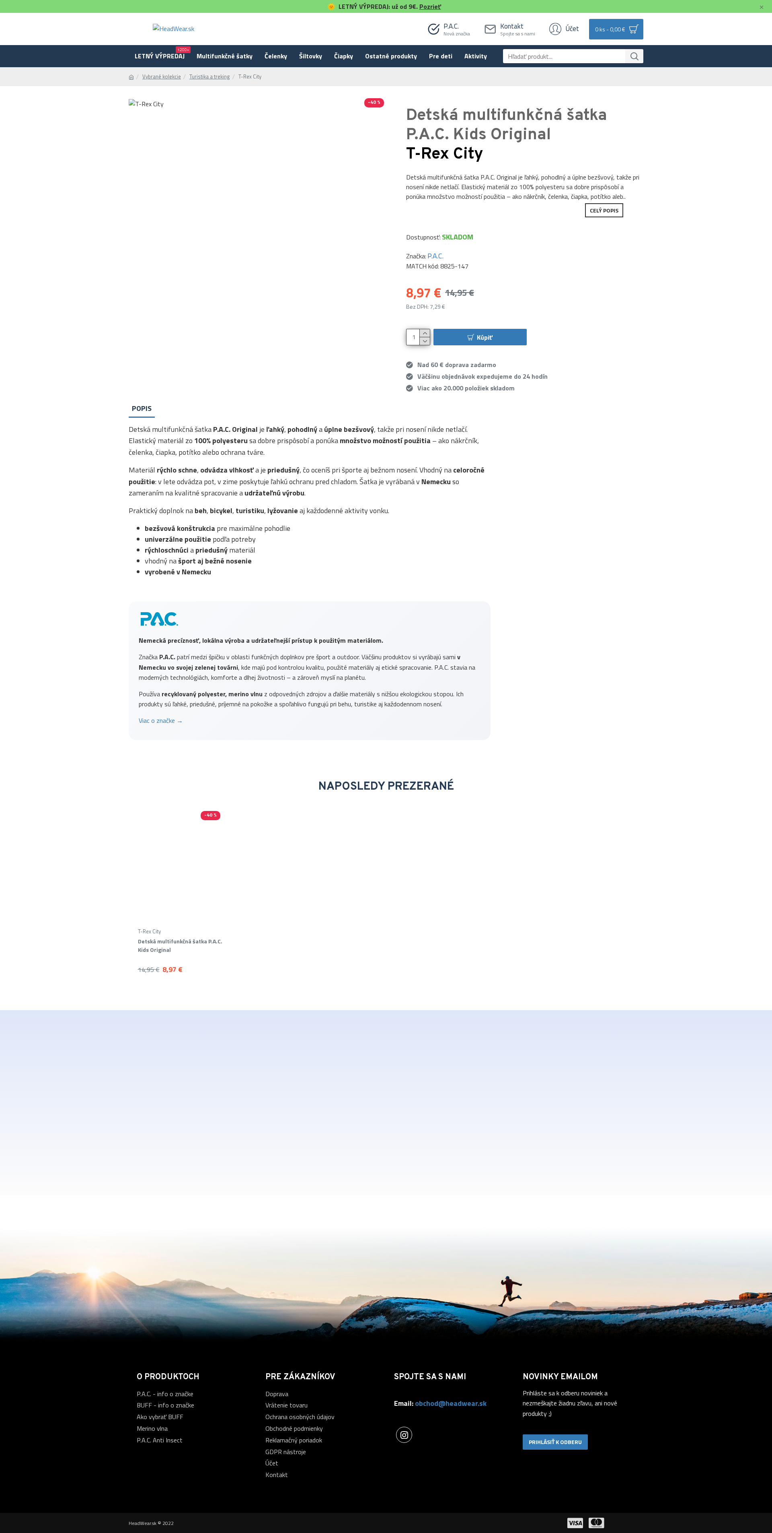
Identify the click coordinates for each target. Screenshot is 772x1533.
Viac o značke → (161, 720)
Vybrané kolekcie (161, 76)
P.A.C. (435, 255)
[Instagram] (404, 1435)
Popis (142, 408)
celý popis (604, 210)
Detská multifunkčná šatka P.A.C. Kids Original (180, 945)
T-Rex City (149, 931)
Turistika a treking (209, 76)
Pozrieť (430, 6)
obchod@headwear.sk (451, 1403)
